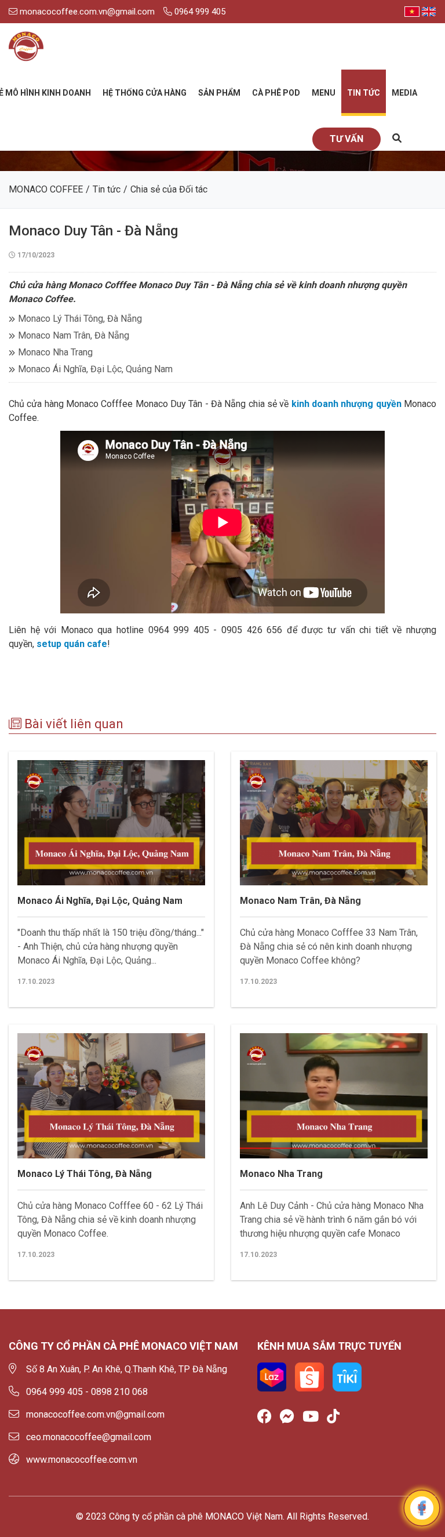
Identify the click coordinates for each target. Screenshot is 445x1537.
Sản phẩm (219, 92)
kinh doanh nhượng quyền (346, 403)
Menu (323, 92)
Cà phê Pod (276, 92)
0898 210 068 (119, 1391)
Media (404, 92)
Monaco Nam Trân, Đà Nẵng (73, 335)
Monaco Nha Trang (55, 352)
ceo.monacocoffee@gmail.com (88, 1436)
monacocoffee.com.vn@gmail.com (86, 11)
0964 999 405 (198, 11)
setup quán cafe (72, 643)
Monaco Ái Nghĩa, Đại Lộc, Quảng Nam (95, 369)
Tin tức (363, 92)
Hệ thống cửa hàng (145, 92)
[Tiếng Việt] (412, 11)
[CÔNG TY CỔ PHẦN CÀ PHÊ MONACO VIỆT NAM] (26, 46)
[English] (428, 11)
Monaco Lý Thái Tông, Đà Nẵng (80, 318)
